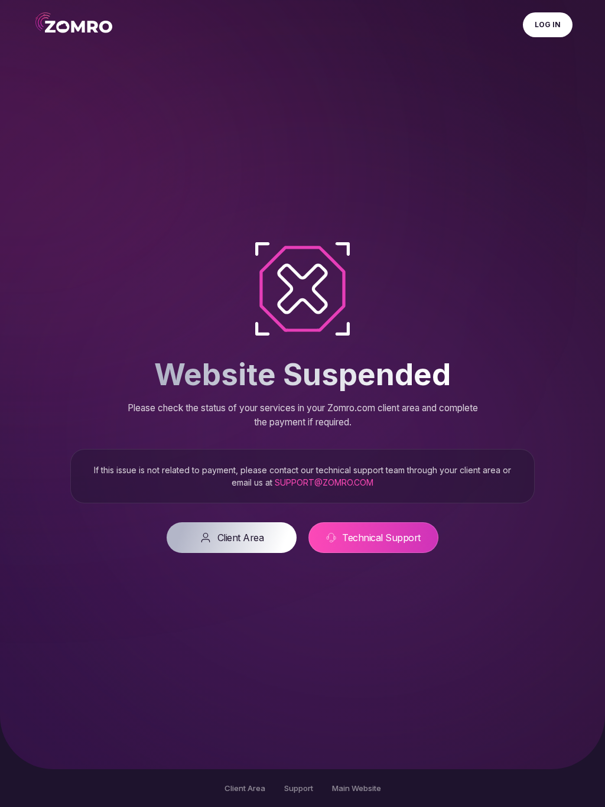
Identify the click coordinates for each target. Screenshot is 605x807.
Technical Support (381, 538)
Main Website (356, 788)
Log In (548, 24)
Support (298, 788)
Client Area (240, 538)
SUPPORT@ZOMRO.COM (324, 482)
